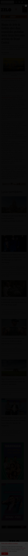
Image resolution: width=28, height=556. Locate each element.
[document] (14, 278)
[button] (26, 5)
